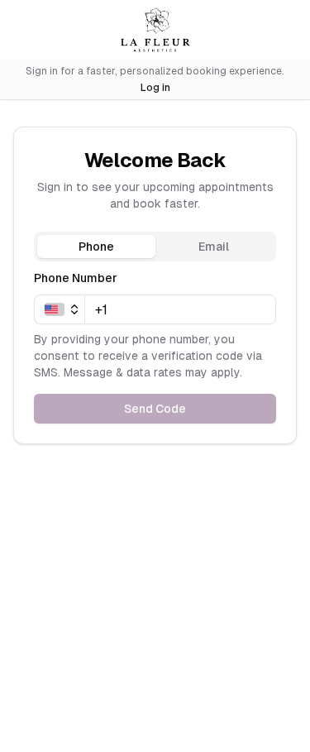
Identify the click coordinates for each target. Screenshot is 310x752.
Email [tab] (213, 246)
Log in (155, 87)
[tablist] (155, 246)
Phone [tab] (96, 246)
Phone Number (75, 278)
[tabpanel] (155, 346)
